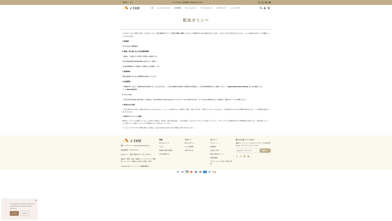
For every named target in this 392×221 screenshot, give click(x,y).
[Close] (36, 200)
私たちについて (164, 143)
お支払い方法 (214, 150)
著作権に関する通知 (165, 150)
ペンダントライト (164, 8)
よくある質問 (189, 146)
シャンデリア (235, 8)
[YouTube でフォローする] (269, 2)
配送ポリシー (214, 143)
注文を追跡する (164, 154)
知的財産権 (213, 157)
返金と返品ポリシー (216, 154)
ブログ (161, 146)
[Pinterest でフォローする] (266, 2)
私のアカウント (190, 143)
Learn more (13, 208)
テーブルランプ (206, 8)
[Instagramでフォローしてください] (262, 2)
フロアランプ (221, 8)
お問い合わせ (189, 150)
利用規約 (213, 146)
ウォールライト (191, 8)
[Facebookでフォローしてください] (259, 2)
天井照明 (177, 8)
